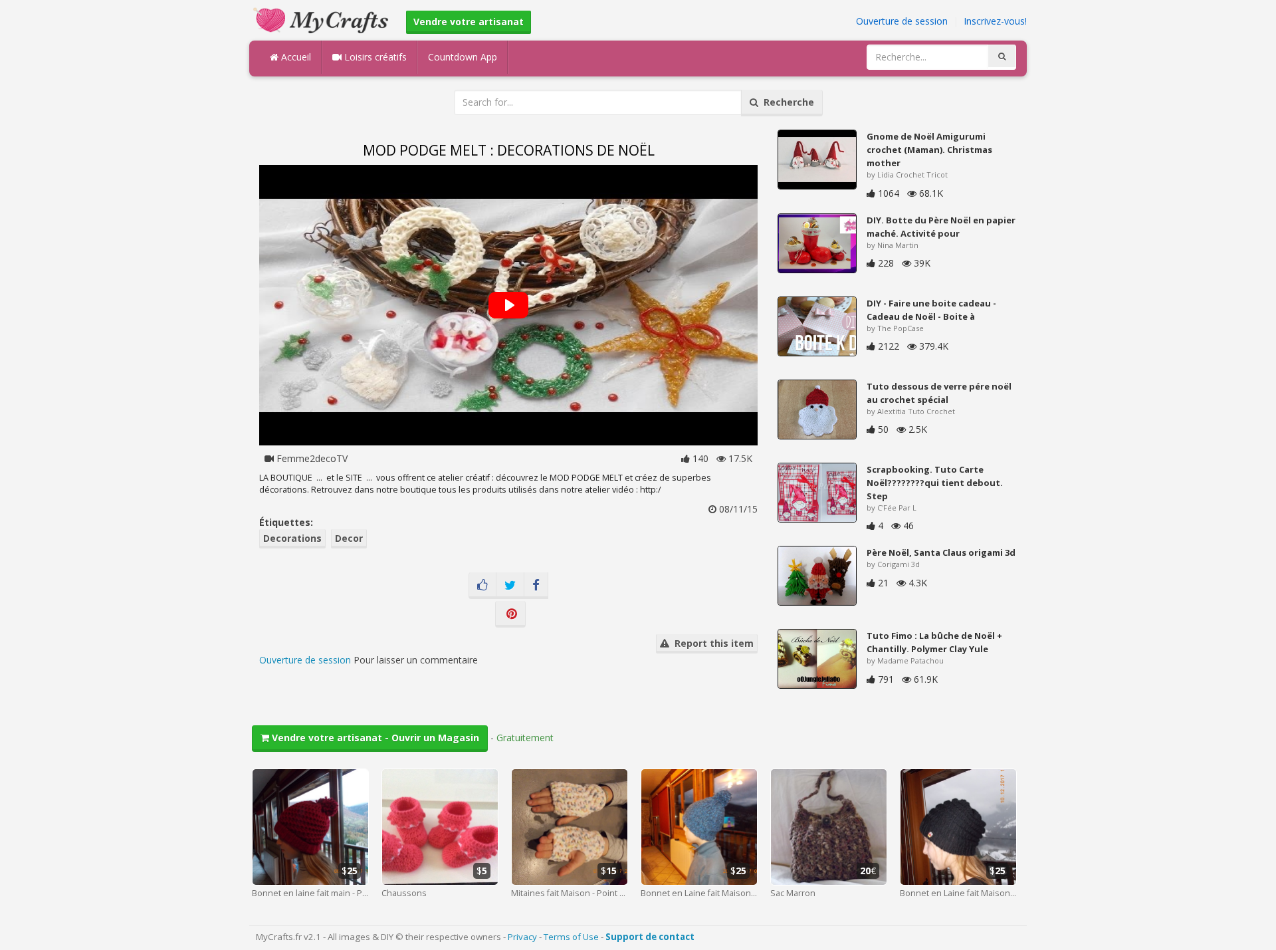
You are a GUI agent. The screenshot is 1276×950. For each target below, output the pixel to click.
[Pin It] (510, 614)
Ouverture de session (902, 21)
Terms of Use (571, 937)
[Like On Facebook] (482, 585)
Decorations (292, 538)
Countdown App (462, 57)
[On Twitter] (510, 585)
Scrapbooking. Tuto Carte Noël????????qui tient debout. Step (935, 482)
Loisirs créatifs (374, 57)
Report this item (711, 643)
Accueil (294, 57)
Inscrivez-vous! (995, 21)
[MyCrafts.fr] (323, 19)
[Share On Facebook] (536, 585)
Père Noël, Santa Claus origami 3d (941, 552)
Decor (349, 538)
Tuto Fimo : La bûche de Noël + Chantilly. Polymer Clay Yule (934, 642)
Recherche (786, 102)
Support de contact (649, 937)
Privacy (522, 937)
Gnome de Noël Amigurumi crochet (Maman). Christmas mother (929, 149)
